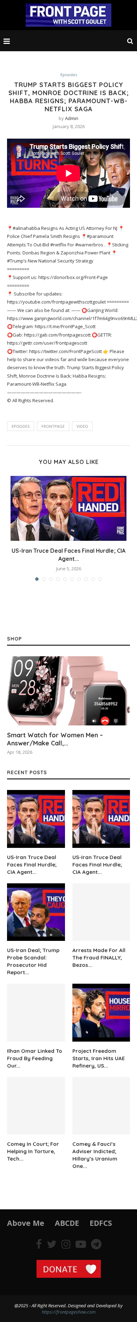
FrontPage (53, 426)
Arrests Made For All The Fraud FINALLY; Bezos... (98, 957)
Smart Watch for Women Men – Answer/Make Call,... (55, 739)
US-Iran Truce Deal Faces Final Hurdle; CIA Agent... (32, 864)
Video (82, 426)
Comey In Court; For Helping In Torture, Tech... (33, 1151)
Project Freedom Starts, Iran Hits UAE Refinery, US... (98, 1058)
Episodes (68, 74)
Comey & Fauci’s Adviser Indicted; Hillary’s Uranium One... (94, 1155)
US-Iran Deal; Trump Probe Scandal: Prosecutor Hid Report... (33, 961)
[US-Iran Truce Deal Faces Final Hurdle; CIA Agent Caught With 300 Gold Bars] (101, 819)
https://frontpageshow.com (69, 1312)
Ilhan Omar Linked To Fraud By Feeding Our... (34, 1058)
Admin (71, 118)
